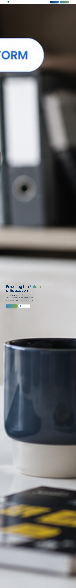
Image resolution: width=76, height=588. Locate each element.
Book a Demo (63, 1)
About (23, 1)
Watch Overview (24, 306)
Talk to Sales (53, 1)
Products (18, 1)
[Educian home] (10, 2)
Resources (28, 1)
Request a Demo (11, 306)
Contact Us (35, 1)
